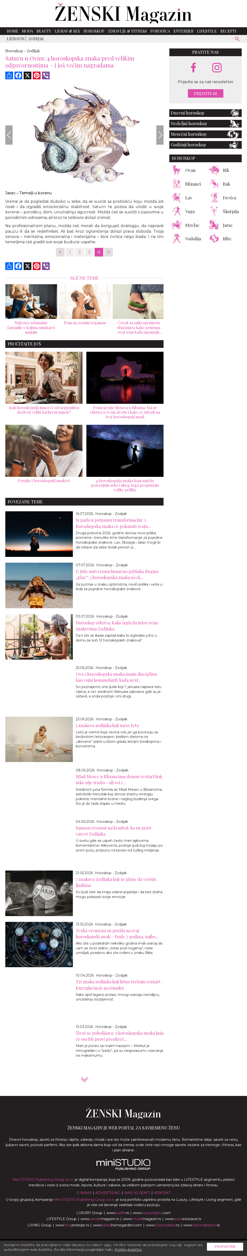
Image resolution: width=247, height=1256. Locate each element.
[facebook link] (193, 68)
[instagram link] (217, 68)
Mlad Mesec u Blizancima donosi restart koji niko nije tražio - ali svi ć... (119, 779)
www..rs (117, 1213)
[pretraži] (237, 39)
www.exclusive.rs (183, 1219)
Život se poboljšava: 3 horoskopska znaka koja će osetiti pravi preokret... (120, 1036)
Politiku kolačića (128, 1249)
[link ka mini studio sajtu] (123, 1169)
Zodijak (36, 38)
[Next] (160, 135)
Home (12, 31)
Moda (27, 31)
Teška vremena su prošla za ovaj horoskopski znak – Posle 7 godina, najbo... (117, 933)
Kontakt (162, 1193)
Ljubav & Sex (67, 31)
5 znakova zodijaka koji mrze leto (107, 725)
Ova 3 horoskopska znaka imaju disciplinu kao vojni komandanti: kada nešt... (116, 677)
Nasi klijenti (137, 1193)
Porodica (160, 31)
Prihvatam (225, 1247)
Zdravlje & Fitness (127, 31)
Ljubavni (16, 38)
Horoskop (93, 31)
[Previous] (9, 135)
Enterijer (183, 31)
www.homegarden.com (117, 1225)
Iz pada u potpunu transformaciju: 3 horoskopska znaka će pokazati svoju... (113, 523)
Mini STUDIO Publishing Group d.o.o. (43, 1179)
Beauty (43, 31)
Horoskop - (15, 50)
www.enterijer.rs (72, 1225)
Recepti (228, 31)
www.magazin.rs (100, 1219)
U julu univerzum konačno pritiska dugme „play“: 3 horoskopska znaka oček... (117, 574)
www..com (152, 1213)
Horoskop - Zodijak (111, 514)
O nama (83, 1193)
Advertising (108, 1193)
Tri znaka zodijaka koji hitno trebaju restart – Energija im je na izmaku (120, 985)
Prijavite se (206, 93)
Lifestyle (207, 31)
